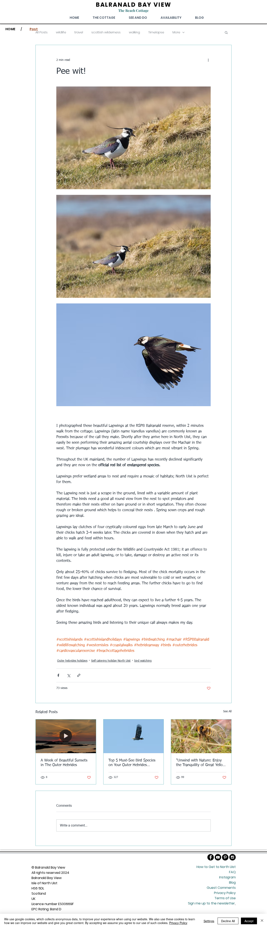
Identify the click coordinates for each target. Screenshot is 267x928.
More (176, 32)
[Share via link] (79, 675)
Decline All (228, 921)
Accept (248, 921)
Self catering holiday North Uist (111, 660)
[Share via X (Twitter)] (69, 675)
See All (227, 711)
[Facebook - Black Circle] (210, 857)
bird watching (143, 660)
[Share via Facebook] (58, 675)
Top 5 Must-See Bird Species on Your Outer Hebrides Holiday (131, 763)
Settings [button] (209, 921)
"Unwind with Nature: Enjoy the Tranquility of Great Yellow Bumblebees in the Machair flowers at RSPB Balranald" (200, 763)
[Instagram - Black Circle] (232, 857)
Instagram (227, 877)
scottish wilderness (106, 32)
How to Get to (208, 866)
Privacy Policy (178, 923)
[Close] (261, 921)
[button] (226, 32)
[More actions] (208, 60)
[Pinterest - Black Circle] (225, 857)
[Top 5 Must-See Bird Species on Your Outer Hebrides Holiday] (133, 736)
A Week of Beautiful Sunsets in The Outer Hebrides (64, 763)
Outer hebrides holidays (72, 660)
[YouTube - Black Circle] (218, 857)
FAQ (232, 872)
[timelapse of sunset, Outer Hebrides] (66, 736)
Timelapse (156, 32)
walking (134, 32)
